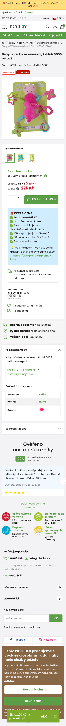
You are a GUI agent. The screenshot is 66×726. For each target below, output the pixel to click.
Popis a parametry (16, 350)
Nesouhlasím (33, 689)
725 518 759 (8, 18)
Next (62, 481)
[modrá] (21, 158)
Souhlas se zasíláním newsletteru (22, 627)
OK (56, 618)
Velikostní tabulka (16, 429)
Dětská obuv (11, 35)
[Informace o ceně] (17, 188)
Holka (42, 401)
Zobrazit (28, 12)
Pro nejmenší (26, 42)
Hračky (11, 42)
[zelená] (32, 158)
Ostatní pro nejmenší (48, 42)
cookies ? (9, 680)
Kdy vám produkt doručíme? (25, 176)
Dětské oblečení (34, 35)
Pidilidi (42, 394)
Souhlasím (33, 701)
